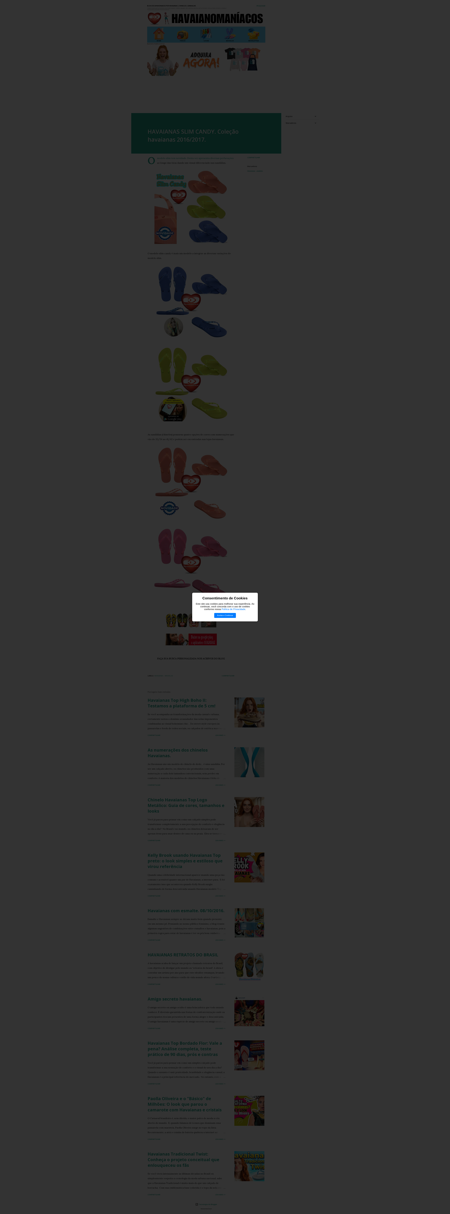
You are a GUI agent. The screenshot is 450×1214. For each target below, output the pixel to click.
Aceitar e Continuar (225, 615)
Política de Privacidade (233, 609)
